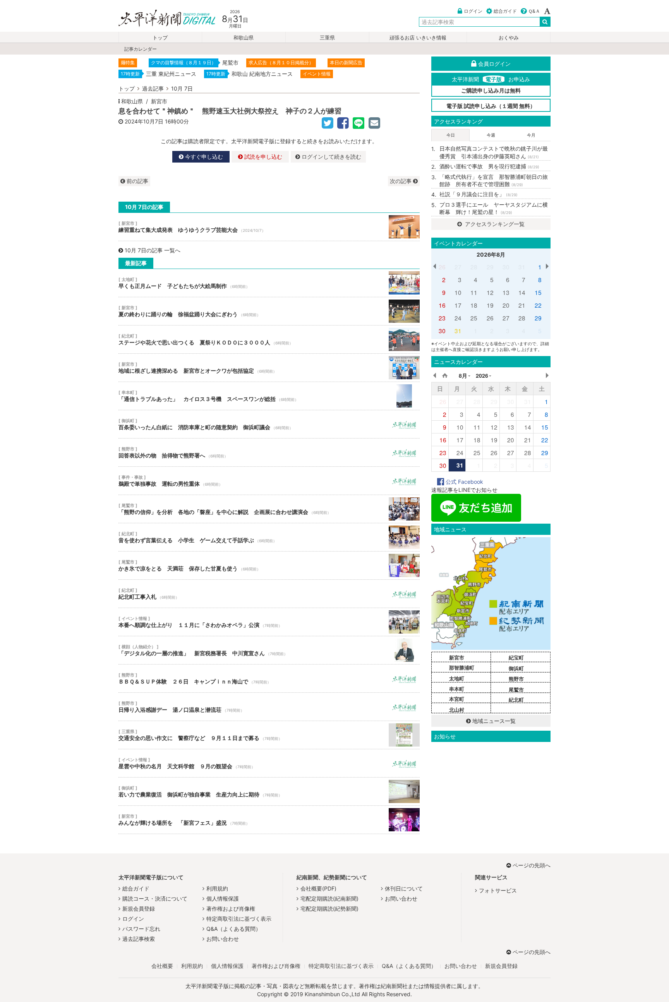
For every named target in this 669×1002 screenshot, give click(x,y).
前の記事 (136, 181)
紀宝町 (516, 657)
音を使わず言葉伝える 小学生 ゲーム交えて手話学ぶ (269, 537)
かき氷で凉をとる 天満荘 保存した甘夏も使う (269, 565)
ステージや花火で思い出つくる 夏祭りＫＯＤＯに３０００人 (269, 339)
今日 (450, 135)
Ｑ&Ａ (534, 11)
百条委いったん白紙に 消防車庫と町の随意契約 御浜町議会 (269, 424)
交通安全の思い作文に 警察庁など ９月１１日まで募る (269, 735)
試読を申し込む (262, 156)
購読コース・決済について (154, 898)
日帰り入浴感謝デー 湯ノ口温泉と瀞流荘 (269, 707)
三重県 (327, 38)
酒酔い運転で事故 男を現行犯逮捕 (489, 166)
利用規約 (217, 888)
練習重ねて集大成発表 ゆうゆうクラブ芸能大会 (269, 227)
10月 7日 (182, 88)
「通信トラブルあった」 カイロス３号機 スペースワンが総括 (269, 396)
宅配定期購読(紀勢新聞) (329, 908)
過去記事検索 (138, 938)
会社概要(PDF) (318, 888)
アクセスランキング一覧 (494, 224)
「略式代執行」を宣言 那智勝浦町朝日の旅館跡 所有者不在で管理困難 (493, 180)
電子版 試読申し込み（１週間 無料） (490, 106)
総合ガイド (505, 11)
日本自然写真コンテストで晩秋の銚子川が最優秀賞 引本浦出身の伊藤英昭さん (493, 152)
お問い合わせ (222, 938)
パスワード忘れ (141, 928)
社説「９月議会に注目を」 (478, 194)
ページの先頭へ (532, 865)
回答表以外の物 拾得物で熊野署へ (269, 452)
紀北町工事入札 (269, 594)
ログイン (473, 11)
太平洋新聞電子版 (161, 19)
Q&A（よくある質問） (233, 928)
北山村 (456, 710)
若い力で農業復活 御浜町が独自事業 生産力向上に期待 (269, 791)
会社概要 (162, 966)
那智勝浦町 (461, 668)
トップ (160, 38)
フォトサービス (498, 890)
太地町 (456, 678)
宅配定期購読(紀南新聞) (329, 898)
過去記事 (153, 88)
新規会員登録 (138, 908)
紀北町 (516, 700)
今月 (531, 135)
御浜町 (516, 668)
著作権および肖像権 (230, 908)
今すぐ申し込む (203, 156)
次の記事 (401, 181)
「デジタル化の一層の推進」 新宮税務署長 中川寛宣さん (269, 650)
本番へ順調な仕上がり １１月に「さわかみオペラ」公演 (269, 622)
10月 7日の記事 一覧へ (152, 250)
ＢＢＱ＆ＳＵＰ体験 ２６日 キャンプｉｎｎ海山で (269, 678)
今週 (491, 135)
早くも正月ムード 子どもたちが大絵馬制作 (269, 283)
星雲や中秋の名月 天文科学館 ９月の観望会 (269, 763)
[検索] (545, 22)
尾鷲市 (516, 690)
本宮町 (456, 699)
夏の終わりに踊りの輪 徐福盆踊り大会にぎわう (269, 311)
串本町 (456, 689)
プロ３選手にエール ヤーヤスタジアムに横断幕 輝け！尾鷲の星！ (493, 208)
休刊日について (404, 888)
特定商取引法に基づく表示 (238, 918)
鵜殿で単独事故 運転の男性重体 (269, 481)
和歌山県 (243, 38)
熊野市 (516, 679)
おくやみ (509, 38)
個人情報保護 (222, 898)
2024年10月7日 (144, 121)
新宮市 (159, 101)
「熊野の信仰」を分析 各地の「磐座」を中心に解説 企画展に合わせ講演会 (269, 509)
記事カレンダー (140, 49)
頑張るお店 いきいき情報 (417, 38)
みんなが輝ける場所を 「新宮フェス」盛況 (269, 820)
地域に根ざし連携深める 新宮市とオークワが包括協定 (269, 368)
